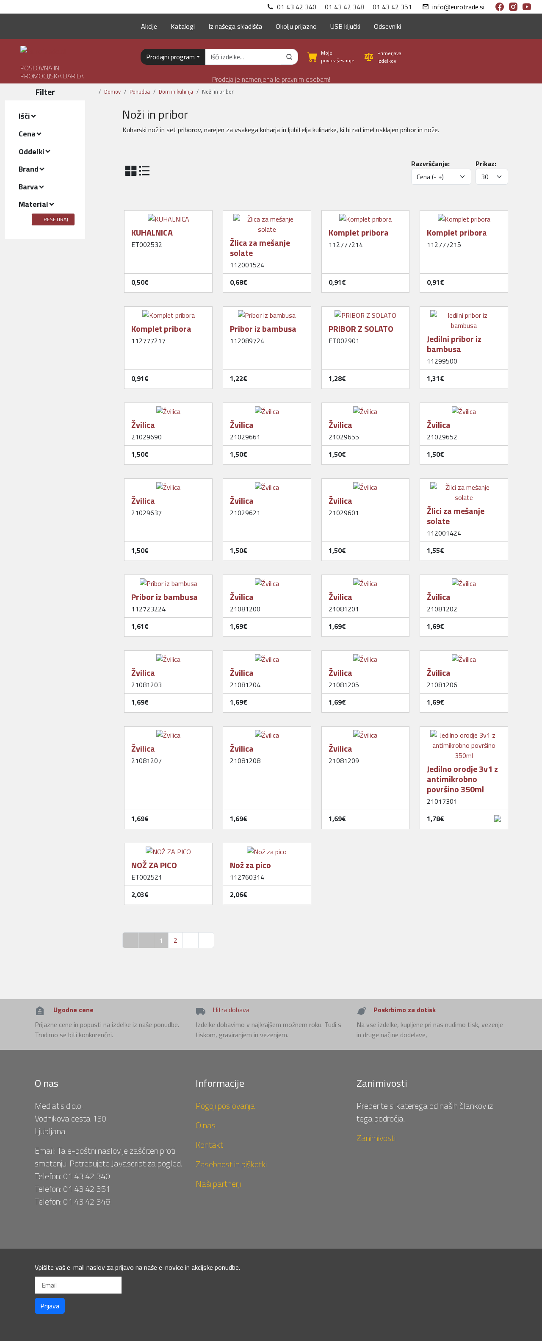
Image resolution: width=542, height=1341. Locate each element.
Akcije (149, 26)
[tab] (45, 116)
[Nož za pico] (267, 848)
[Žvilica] (168, 408)
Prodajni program (170, 57)
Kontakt (209, 1144)
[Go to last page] (206, 940)
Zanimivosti (376, 1137)
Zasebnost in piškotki (231, 1164)
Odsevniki (387, 26)
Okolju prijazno (296, 26)
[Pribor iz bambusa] (267, 312)
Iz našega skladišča (235, 26)
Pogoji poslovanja (225, 1105)
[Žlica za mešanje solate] (267, 216)
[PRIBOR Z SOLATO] (365, 312)
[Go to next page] (191, 940)
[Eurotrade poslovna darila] (43, 48)
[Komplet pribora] (365, 216)
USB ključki (345, 26)
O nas (206, 1125)
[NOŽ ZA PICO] (168, 848)
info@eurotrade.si (458, 7)
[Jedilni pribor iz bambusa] (464, 312)
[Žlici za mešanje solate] (464, 484)
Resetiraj (56, 219)
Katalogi (183, 26)
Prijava (49, 1306)
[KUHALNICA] (168, 216)
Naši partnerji (218, 1183)
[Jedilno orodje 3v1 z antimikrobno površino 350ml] (464, 732)
